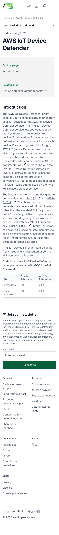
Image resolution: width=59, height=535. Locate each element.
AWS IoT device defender (20, 25)
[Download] (37, 5)
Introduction (10, 71)
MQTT (6, 172)
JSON (11, 226)
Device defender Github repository (24, 90)
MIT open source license (18, 255)
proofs (12, 230)
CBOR (22, 226)
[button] (45, 5)
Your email (8, 349)
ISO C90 (31, 198)
